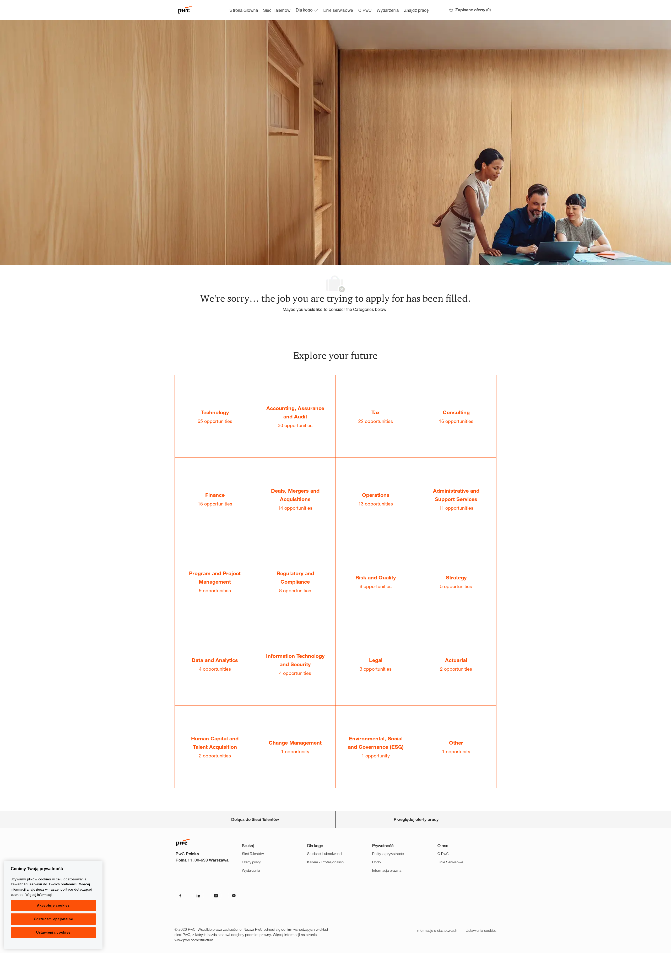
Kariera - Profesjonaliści (325, 862)
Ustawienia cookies (481, 930)
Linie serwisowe (338, 10)
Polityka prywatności (388, 853)
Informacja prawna (386, 870)
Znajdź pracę (416, 10)
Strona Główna (244, 10)
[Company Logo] (201, 10)
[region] (53, 905)
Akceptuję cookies (53, 905)
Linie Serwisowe (450, 862)
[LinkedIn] (198, 895)
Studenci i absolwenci (324, 853)
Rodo (376, 862)
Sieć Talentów (276, 10)
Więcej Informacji (38, 894)
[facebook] (180, 895)
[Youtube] (234, 895)
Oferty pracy (251, 862)
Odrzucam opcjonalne (53, 919)
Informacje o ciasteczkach (436, 930)
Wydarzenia (388, 10)
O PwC (364, 10)
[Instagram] (216, 895)
